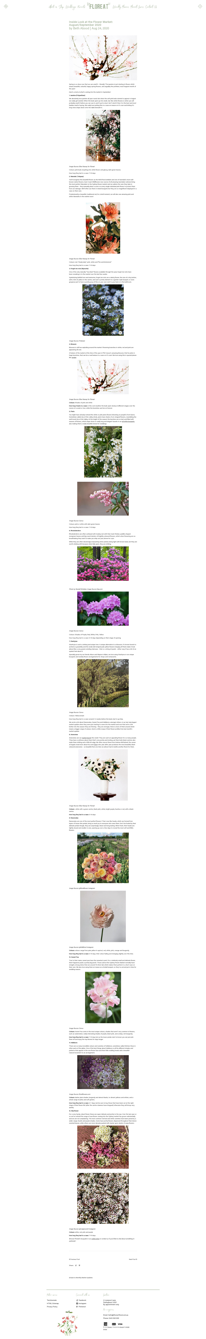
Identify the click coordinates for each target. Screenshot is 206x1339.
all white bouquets (128, 421)
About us (53, 7)
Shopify (122, 1327)
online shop (95, 1239)
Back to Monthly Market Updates (81, 1278)
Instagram (82, 1303)
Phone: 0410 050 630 (111, 1318)
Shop (61, 7)
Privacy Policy (52, 1307)
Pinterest (82, 1307)
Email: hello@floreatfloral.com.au (115, 1315)
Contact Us (151, 7)
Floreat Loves (137, 7)
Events (81, 7)
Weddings (71, 7)
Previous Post (75, 1259)
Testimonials (52, 1300)
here (95, 745)
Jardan (74, 357)
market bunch (86, 738)
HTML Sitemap (53, 1303)
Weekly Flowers (121, 7)
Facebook (82, 1300)
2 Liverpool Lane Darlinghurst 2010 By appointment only (111, 1303)
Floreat (110, 1327)
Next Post (132, 1259)
